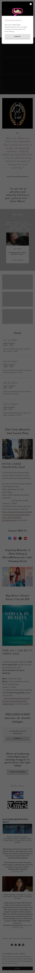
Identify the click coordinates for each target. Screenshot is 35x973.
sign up (17, 36)
